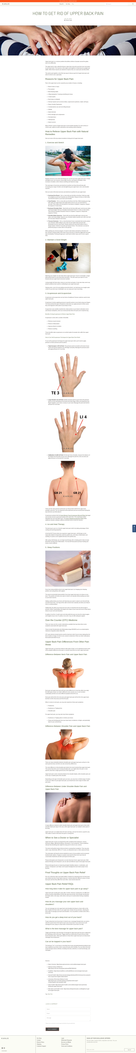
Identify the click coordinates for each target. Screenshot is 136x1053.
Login (62, 1038)
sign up (129, 1049)
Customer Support (41, 1046)
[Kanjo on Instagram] (4, 1048)
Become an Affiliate (66, 1042)
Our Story (68, 4)
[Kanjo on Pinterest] (2, 1048)
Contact (39, 1040)
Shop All (61, 4)
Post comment (52, 1029)
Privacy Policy (64, 1044)
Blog (73, 4)
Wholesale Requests (66, 1040)
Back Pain (50, 994)
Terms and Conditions (66, 1046)
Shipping (39, 1044)
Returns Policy (40, 1042)
